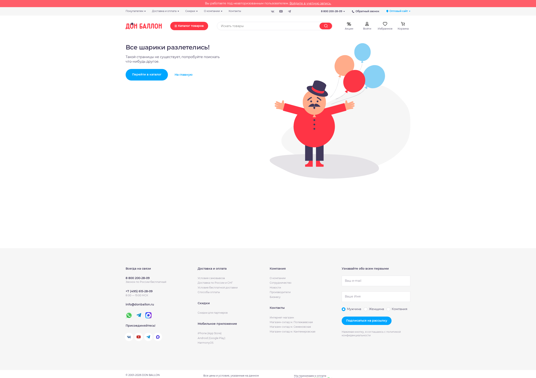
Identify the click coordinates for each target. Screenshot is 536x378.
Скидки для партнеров (213, 312)
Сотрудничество (280, 282)
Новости (275, 287)
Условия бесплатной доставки (218, 287)
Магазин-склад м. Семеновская (290, 326)
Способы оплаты (209, 292)
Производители (280, 292)
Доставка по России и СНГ (215, 282)
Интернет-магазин (282, 317)
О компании (278, 278)
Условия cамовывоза (211, 278)
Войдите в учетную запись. (310, 3)
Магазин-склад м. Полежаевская (291, 322)
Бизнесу (275, 297)
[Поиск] (326, 26)
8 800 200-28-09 (331, 11)
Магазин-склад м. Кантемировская (292, 331)
